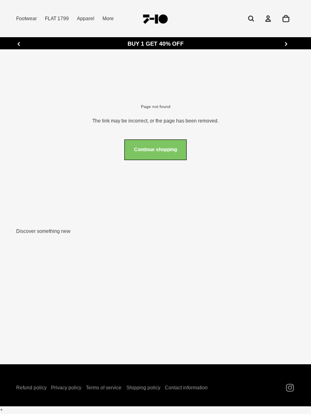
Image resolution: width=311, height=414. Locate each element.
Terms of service (103, 388)
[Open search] (251, 18)
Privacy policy (66, 388)
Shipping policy (143, 388)
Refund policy (31, 388)
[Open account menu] (268, 18)
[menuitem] (108, 19)
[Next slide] (286, 44)
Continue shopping (155, 149)
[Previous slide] (19, 44)
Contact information (186, 388)
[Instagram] (290, 388)
